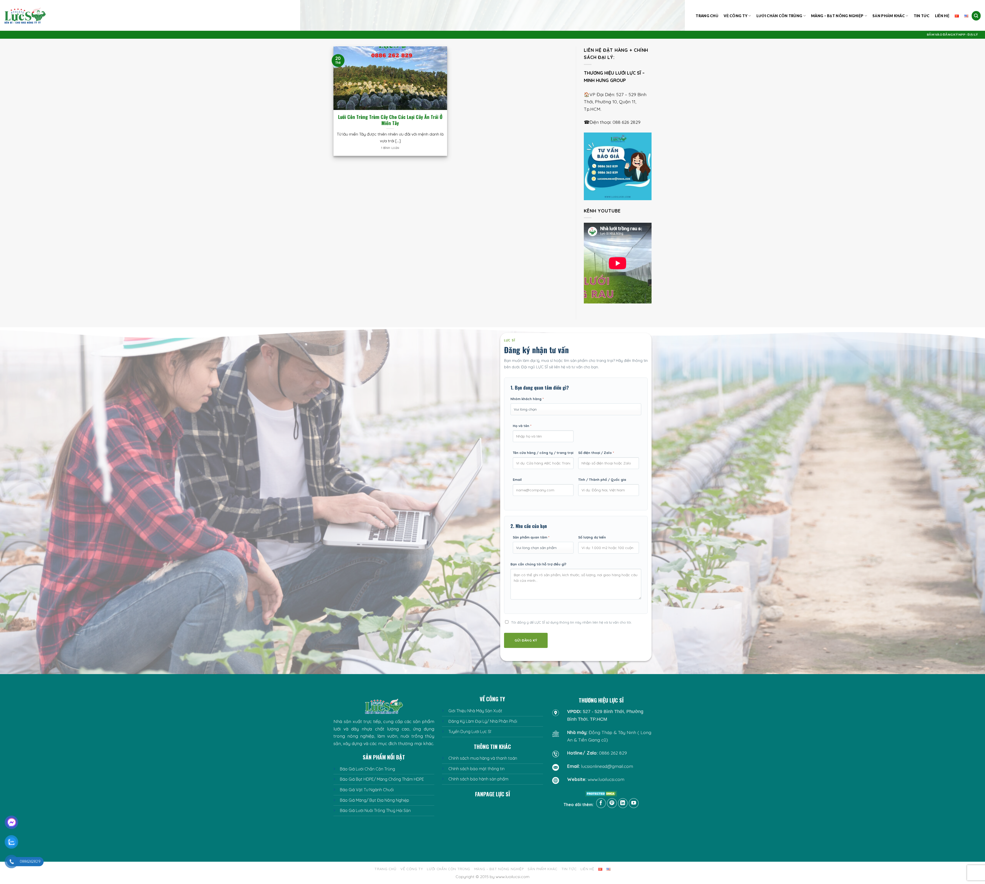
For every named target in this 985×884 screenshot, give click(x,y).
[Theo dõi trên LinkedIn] (623, 803)
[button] (976, 15)
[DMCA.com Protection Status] (601, 793)
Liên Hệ (942, 16)
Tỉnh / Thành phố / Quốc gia (602, 479)
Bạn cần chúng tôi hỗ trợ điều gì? (538, 564)
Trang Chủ (707, 16)
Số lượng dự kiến (592, 537)
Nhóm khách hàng (527, 399)
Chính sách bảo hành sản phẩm (478, 778)
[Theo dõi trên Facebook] (601, 803)
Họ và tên (522, 426)
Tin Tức (922, 16)
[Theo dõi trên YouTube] (634, 803)
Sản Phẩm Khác (888, 16)
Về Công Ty (735, 16)
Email (517, 479)
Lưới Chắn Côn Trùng (779, 16)
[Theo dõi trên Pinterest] (612, 803)
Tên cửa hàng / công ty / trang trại (543, 453)
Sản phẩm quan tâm (531, 537)
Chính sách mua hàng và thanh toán (482, 758)
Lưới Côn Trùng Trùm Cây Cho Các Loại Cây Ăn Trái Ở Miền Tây (390, 120)
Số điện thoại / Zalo (596, 453)
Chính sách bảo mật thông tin (476, 768)
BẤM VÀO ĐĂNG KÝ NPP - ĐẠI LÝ (952, 34)
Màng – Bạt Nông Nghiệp (837, 16)
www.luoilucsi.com (606, 779)
